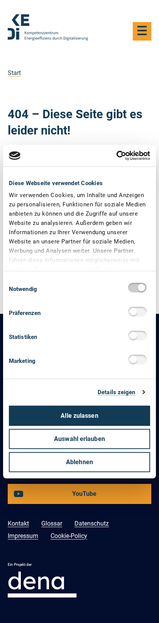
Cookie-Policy (69, 536)
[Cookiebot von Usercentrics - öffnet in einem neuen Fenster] (116, 156)
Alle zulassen (79, 415)
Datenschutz (91, 523)
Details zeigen (116, 392)
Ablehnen (79, 461)
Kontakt (18, 523)
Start (14, 73)
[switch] (139, 312)
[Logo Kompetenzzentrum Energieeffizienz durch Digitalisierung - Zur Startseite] (48, 27)
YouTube (61, 497)
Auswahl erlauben (79, 438)
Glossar (51, 523)
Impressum (23, 536)
